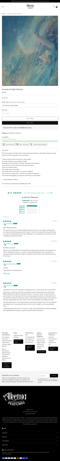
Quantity (4, 110)
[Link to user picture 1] (6, 275)
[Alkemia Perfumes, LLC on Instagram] (5, 429)
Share (5, 98)
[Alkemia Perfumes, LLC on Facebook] (3, 429)
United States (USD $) (9, 450)
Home (3, 13)
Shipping (4, 133)
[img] (7, 221)
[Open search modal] (54, 6)
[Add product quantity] (7, 113)
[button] (22, 205)
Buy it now (30, 123)
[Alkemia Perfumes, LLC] (30, 6)
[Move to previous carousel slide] (53, 324)
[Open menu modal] (2, 6)
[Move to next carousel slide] (57, 324)
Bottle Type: (13, 102)
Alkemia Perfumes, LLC (16, 452)
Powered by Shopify (6, 453)
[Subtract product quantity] (3, 113)
